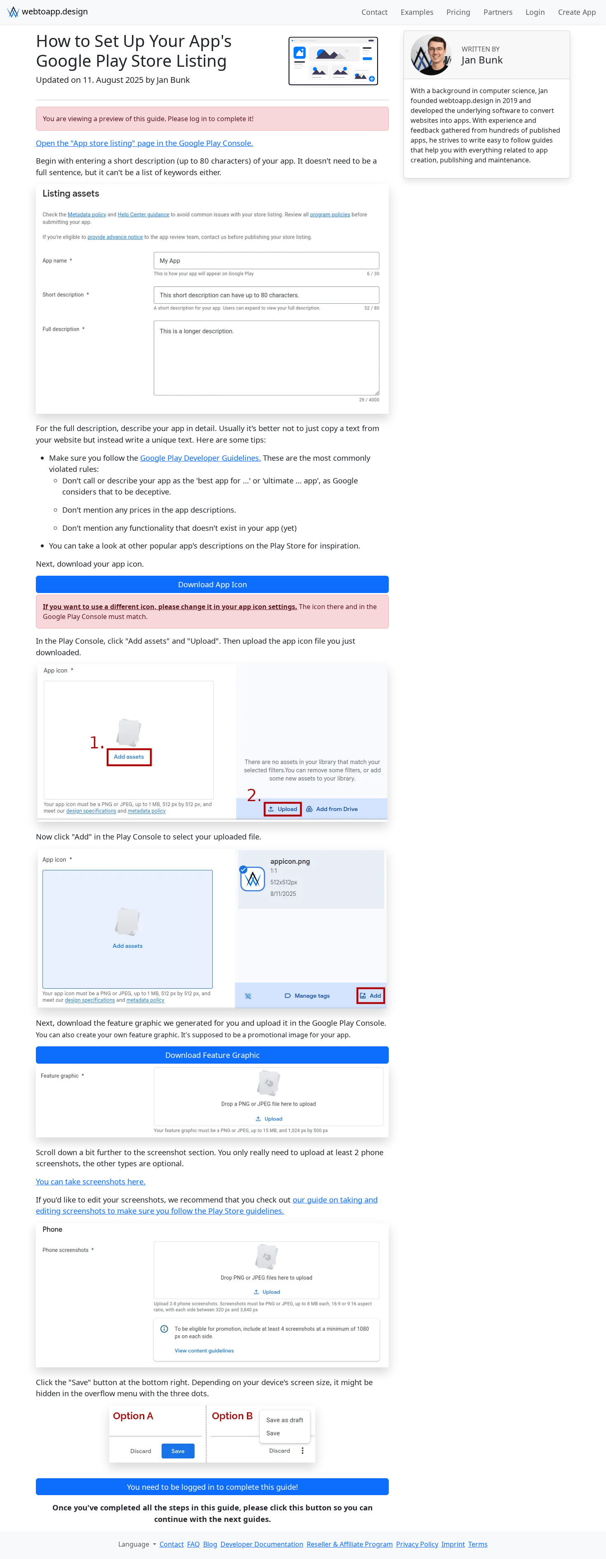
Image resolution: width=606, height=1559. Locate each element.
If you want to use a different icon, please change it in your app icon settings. (170, 606)
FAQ (193, 1544)
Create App (577, 12)
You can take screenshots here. (91, 1181)
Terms (478, 1544)
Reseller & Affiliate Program (350, 1544)
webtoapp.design (54, 11)
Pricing (458, 12)
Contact (375, 12)
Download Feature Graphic (212, 1055)
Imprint (453, 1544)
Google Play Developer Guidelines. (200, 457)
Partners (498, 12)
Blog (210, 1544)
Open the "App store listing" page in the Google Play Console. (144, 143)
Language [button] (134, 1544)
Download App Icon (212, 584)
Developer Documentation (262, 1544)
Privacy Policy (417, 1544)
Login (535, 12)
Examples (417, 12)
